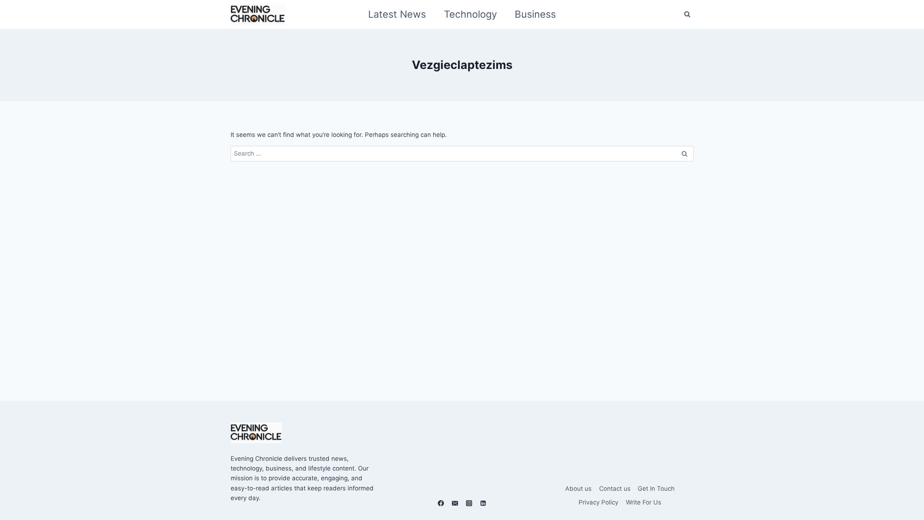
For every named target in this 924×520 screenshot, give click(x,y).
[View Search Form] (687, 14)
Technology (470, 14)
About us (578, 488)
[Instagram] (469, 503)
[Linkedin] (483, 503)
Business (535, 14)
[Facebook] (441, 503)
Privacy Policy (598, 502)
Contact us (615, 488)
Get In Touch (656, 488)
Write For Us (643, 502)
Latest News (397, 14)
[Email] (455, 503)
